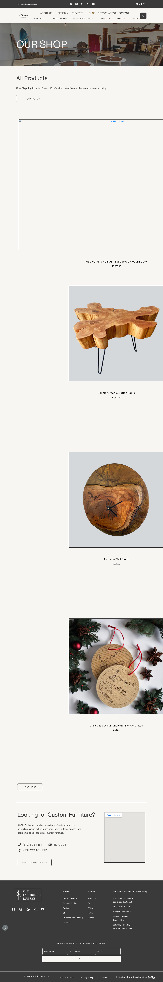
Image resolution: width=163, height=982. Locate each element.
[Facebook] (71, 4)
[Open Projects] (85, 13)
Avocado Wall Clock (116, 559)
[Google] (82, 4)
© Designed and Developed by (131, 977)
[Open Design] (67, 13)
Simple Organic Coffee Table (116, 392)
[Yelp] (88, 4)
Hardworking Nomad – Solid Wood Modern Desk (116, 261)
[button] (30, 787)
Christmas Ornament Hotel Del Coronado (116, 725)
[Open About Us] (54, 13)
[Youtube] (93, 4)
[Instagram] (76, 4)
